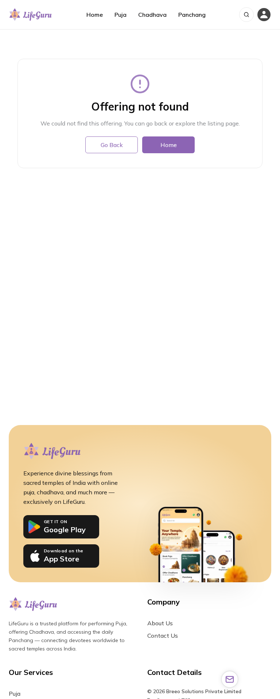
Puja (120, 14)
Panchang (192, 14)
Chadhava (152, 14)
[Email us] (230, 679)
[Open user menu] (264, 14)
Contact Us (162, 635)
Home (94, 14)
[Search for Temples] (246, 14)
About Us (160, 623)
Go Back (112, 144)
